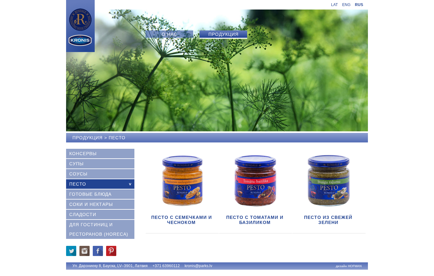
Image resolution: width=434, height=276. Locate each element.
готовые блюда (90, 194)
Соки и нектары (91, 204)
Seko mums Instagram (84, 251)
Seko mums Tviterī (71, 251)
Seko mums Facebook (98, 251)
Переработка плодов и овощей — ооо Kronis (80, 26)
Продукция (223, 34)
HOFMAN (355, 266)
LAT (334, 5)
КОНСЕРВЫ (83, 153)
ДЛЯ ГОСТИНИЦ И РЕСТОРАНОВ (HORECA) (98, 229)
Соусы (78, 173)
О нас (169, 34)
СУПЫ (76, 163)
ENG (346, 5)
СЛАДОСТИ (82, 214)
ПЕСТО (77, 184)
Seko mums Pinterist (111, 251)
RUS (359, 5)
